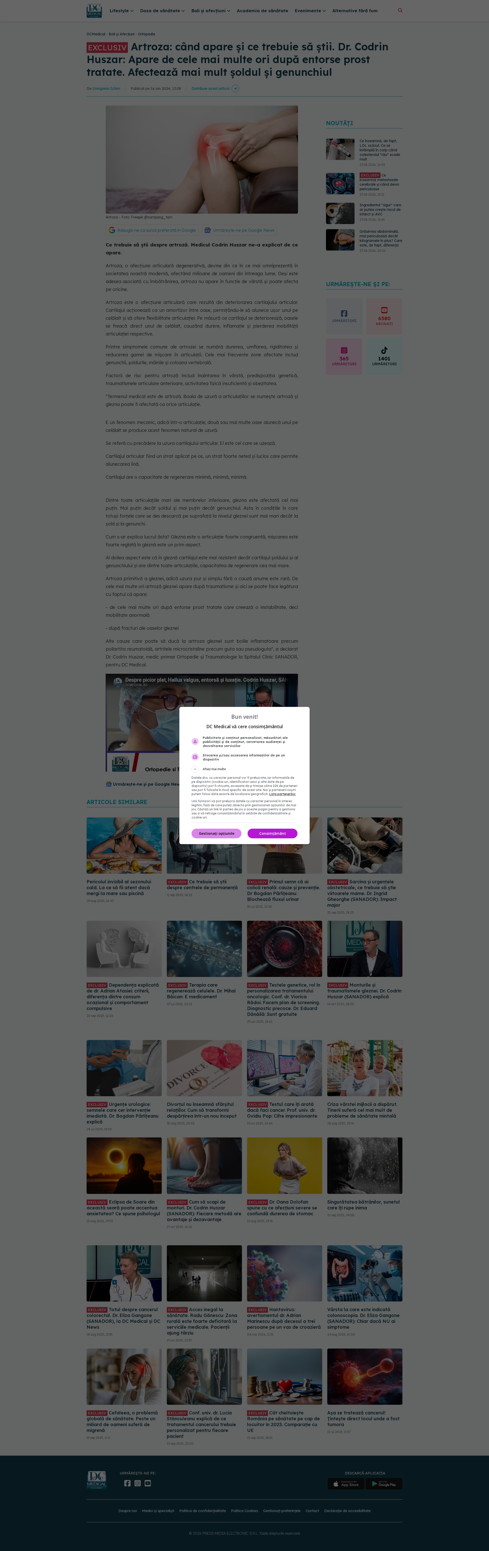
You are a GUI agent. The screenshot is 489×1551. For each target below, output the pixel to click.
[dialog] (244, 775)
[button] (244, 769)
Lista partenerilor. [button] (282, 794)
